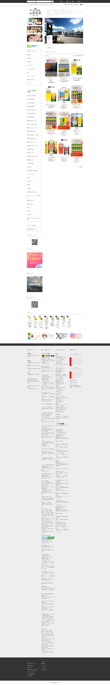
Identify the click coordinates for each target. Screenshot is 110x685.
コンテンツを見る (50, 4)
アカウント (63, 1)
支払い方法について (31, 663)
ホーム (28, 4)
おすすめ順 (75, 55)
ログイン (74, 1)
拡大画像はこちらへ (45, 586)
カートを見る (44, 667)
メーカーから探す (42, 4)
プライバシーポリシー (32, 671)
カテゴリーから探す (34, 4)
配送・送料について (31, 665)
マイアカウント (44, 661)
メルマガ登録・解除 (69, 4)
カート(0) (80, 1)
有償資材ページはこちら (46, 470)
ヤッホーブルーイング (50, 44)
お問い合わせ (77, 4)
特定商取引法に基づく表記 (32, 669)
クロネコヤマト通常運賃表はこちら (48, 404)
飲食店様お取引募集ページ (32, 229)
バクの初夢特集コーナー (49, 47)
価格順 (79, 55)
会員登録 (69, 1)
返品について (30, 667)
